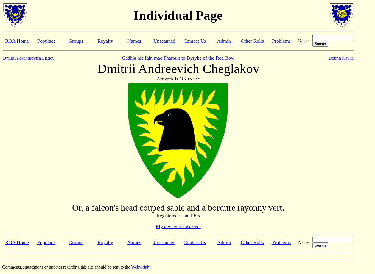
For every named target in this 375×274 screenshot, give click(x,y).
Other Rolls (252, 41)
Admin (224, 41)
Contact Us (195, 41)
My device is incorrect (178, 226)
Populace (46, 41)
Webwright (140, 267)
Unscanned (164, 41)
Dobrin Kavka (341, 58)
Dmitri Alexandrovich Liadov (28, 58)
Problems (281, 41)
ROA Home (17, 41)
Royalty (105, 41)
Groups (76, 41)
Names (134, 41)
